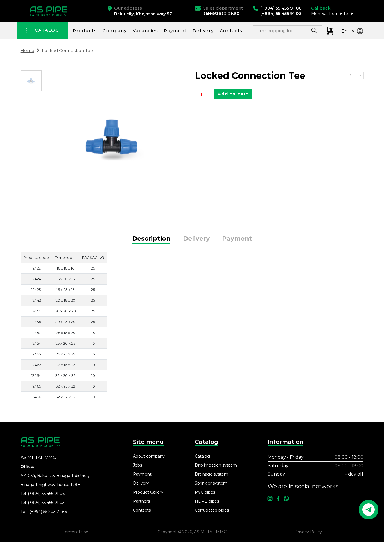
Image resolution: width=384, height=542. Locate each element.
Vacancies (145, 30)
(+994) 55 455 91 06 (46, 493)
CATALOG (47, 30)
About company (149, 456)
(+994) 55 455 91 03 (46, 502)
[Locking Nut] (350, 75)
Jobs (137, 465)
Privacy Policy (308, 531)
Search (300, 32)
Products (85, 30)
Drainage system (211, 474)
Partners (141, 501)
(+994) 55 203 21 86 (48, 511)
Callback (321, 8)
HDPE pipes (207, 501)
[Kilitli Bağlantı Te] (31, 80)
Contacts (231, 30)
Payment (175, 30)
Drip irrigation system (216, 465)
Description (151, 238)
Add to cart (233, 94)
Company (115, 30)
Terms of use (75, 531)
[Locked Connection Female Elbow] (360, 75)
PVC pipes (205, 492)
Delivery (203, 30)
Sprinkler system (211, 483)
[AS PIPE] (49, 11)
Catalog (202, 456)
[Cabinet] (361, 31)
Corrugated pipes (212, 510)
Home (27, 50)
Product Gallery (148, 492)
